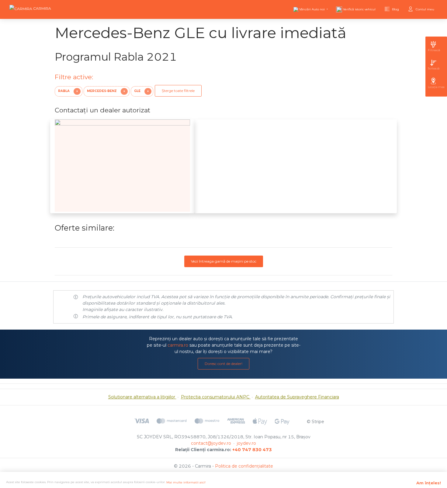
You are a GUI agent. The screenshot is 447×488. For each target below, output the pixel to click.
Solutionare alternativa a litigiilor (142, 397)
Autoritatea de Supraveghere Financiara (297, 397)
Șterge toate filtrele (178, 90)
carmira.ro (178, 345)
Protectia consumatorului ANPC (216, 397)
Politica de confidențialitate (244, 466)
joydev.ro (246, 443)
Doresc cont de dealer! (223, 363)
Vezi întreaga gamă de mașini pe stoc (223, 261)
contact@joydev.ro (211, 443)
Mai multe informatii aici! (186, 482)
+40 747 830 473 (252, 449)
